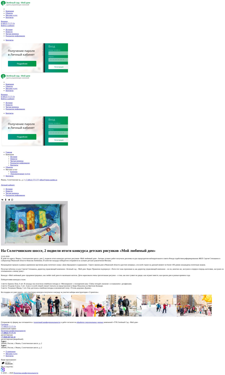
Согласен (4, 324)
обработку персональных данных (90, 322)
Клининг (14, 172)
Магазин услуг (11, 15)
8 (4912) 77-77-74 (8, 23)
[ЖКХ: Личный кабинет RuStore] (7, 365)
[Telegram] (9, 199)
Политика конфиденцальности (13, 331)
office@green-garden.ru (48, 180)
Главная (9, 152)
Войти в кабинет (7, 26)
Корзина (4, 21)
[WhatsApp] (12, 199)
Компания (10, 11)
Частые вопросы (12, 34)
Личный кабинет (8, 185)
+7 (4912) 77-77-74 (8, 326)
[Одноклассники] (5, 199)
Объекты (9, 13)
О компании (10, 352)
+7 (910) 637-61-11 (8, 337)
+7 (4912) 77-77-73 (8, 333)
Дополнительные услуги (20, 174)
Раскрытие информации (15, 36)
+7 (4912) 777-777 (32, 180)
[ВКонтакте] (2, 199)
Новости (9, 32)
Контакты (9, 17)
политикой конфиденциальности (47, 322)
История (9, 30)
